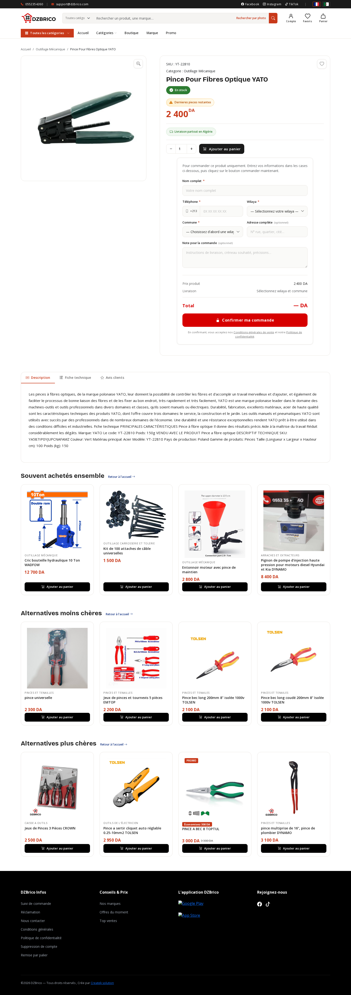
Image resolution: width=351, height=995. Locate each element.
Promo (171, 33)
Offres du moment (114, 912)
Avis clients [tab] (115, 377)
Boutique (131, 33)
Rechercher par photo (251, 18)
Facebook (252, 4)
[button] (83, 118)
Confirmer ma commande (248, 320)
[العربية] (326, 4)
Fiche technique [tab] (78, 377)
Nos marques (110, 903)
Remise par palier (34, 955)
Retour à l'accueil (120, 477)
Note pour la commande (207, 243)
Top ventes (108, 920)
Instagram (274, 4)
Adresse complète (267, 222)
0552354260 (34, 4)
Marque (152, 33)
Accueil (83, 33)
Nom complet (193, 181)
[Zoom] (138, 63)
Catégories (104, 33)
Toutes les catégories (47, 33)
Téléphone (191, 202)
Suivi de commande (36, 903)
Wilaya (253, 202)
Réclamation (30, 912)
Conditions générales (37, 929)
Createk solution (102, 983)
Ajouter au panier (224, 148)
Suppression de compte (39, 946)
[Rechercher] (273, 18)
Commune (191, 222)
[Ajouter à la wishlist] (322, 64)
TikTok (293, 4)
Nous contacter (33, 920)
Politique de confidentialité (41, 938)
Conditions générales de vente (254, 332)
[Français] (317, 4)
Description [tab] (40, 377)
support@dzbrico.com (72, 4)
